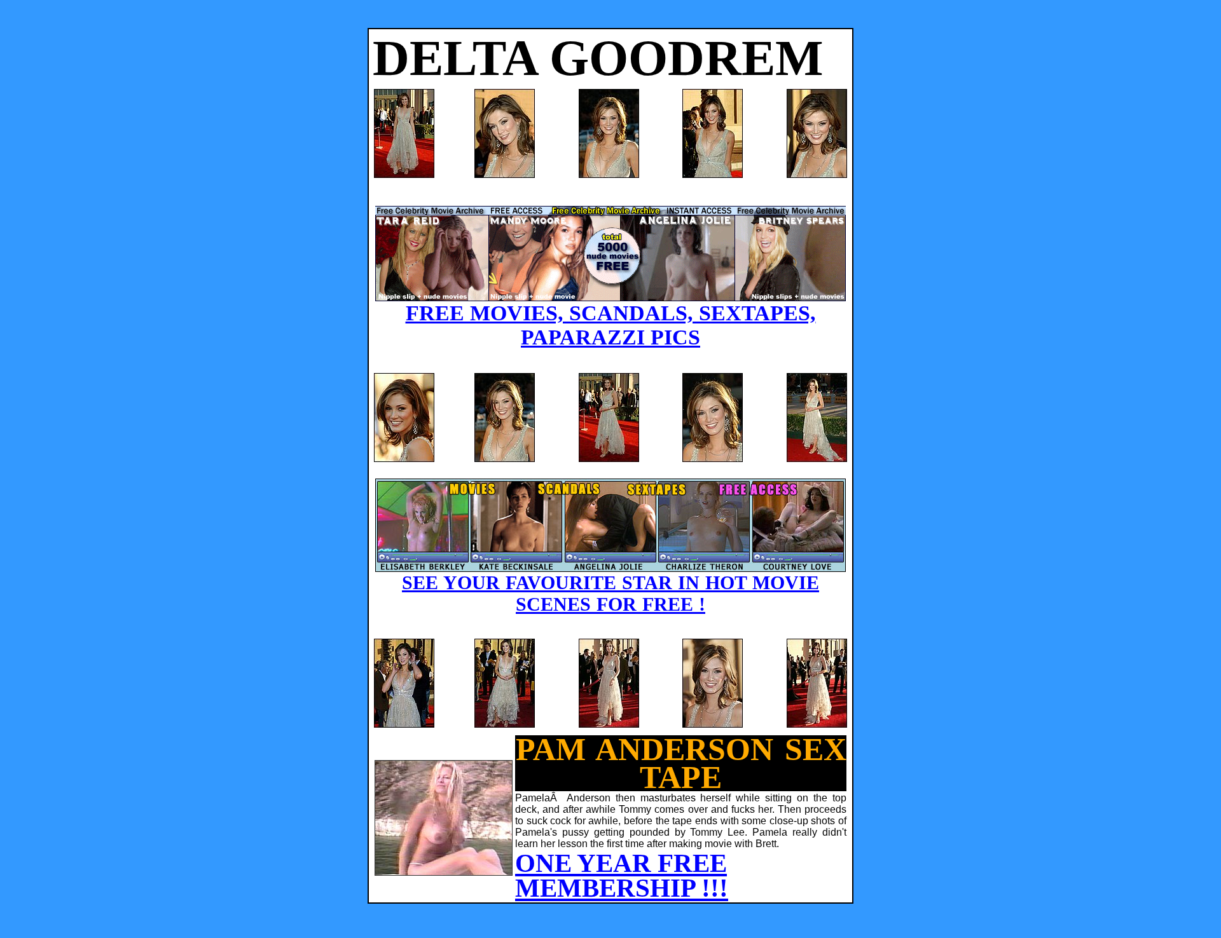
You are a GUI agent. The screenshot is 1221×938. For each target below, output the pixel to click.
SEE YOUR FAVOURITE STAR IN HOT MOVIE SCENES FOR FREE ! (610, 593)
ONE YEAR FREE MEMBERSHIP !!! (621, 875)
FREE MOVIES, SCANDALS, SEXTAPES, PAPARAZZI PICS (611, 325)
